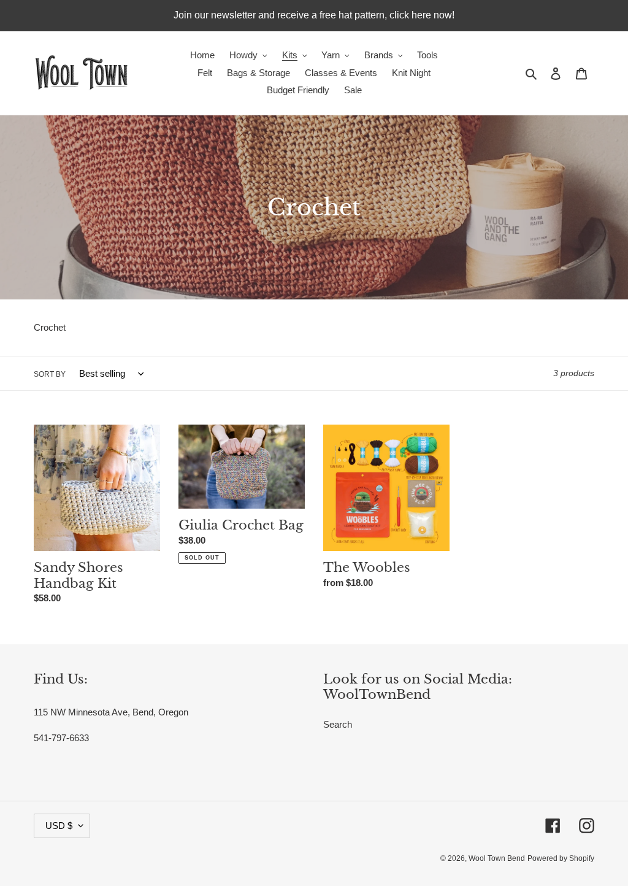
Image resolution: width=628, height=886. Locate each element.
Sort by (50, 374)
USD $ (58, 825)
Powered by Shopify (560, 858)
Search (337, 724)
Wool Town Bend (497, 858)
